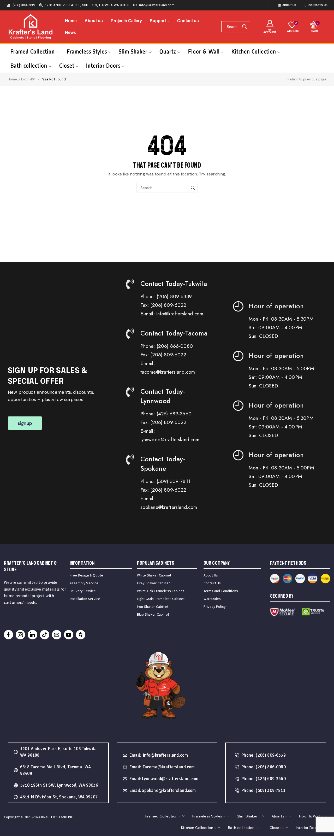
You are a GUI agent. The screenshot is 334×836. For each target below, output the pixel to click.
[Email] (56, 634)
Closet (66, 65)
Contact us (188, 21)
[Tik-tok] (44, 634)
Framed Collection (32, 51)
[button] (25, 423)
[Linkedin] (32, 634)
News (70, 32)
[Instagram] (20, 634)
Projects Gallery (126, 21)
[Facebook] (8, 634)
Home (71, 21)
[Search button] (244, 26)
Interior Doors (103, 65)
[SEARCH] (193, 187)
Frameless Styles (87, 51)
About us (94, 21)
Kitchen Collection (253, 51)
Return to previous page (307, 79)
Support (158, 21)
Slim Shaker (133, 51)
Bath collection (28, 65)
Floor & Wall (204, 51)
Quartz (167, 51)
